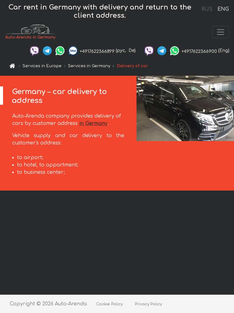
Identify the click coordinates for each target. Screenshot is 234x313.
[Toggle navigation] (220, 32)
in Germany (93, 123)
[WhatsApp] (60, 50)
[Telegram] (47, 50)
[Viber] (34, 50)
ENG (223, 9)
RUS (207, 9)
